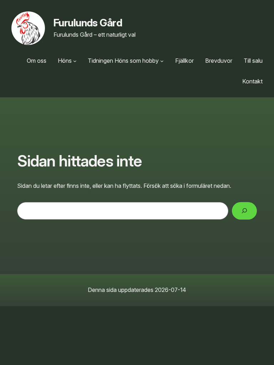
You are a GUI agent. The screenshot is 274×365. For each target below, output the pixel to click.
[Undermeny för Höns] (75, 61)
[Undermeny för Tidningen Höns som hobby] (162, 61)
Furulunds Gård (88, 22)
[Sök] (244, 211)
